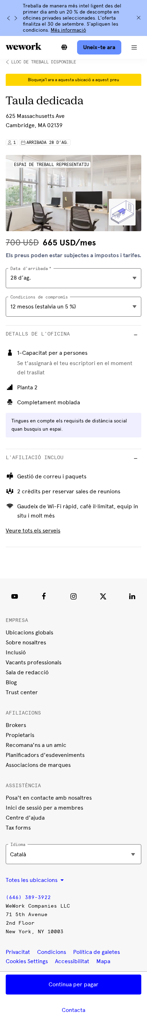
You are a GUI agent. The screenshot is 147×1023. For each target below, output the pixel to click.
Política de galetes (96, 952)
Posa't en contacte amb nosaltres (49, 797)
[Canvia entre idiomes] (64, 47)
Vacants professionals (33, 662)
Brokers (16, 725)
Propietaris (20, 735)
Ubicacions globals (29, 632)
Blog (11, 682)
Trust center (22, 692)
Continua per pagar (73, 984)
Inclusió (16, 652)
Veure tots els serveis (33, 530)
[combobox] (73, 307)
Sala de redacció (27, 672)
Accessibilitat (72, 961)
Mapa (103, 961)
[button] (134, 47)
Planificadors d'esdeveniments (45, 755)
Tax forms (18, 827)
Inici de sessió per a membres (44, 807)
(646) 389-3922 (28, 897)
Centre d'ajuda (25, 817)
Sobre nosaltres (26, 642)
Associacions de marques (38, 765)
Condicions (51, 952)
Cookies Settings (27, 961)
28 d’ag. (20, 277)
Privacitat (18, 952)
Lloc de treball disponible (43, 61)
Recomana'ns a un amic (36, 745)
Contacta (73, 1010)
